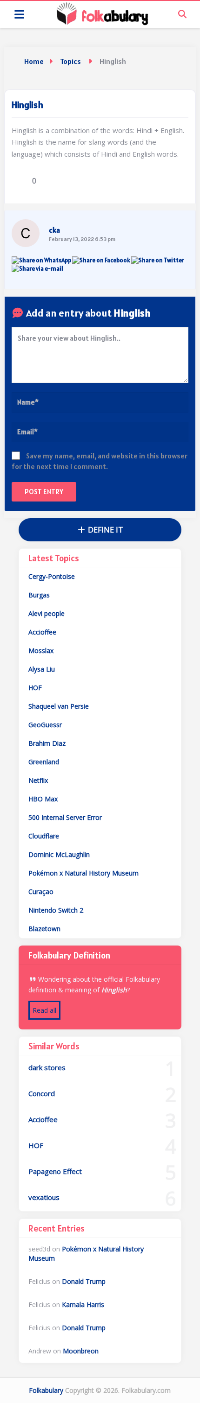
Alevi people (46, 613)
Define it (104, 530)
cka (54, 230)
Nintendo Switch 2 (55, 910)
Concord (41, 1093)
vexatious (44, 1197)
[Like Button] (19, 181)
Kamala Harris (83, 1304)
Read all (44, 1010)
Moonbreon (81, 1350)
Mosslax (40, 650)
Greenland (43, 761)
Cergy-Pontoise (51, 576)
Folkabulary (46, 1390)
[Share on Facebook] (101, 260)
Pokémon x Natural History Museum (83, 873)
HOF (35, 687)
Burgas (39, 594)
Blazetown (44, 928)
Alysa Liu (41, 669)
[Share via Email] (37, 269)
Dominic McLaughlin (59, 854)
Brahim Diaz (47, 743)
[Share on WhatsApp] (41, 260)
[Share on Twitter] (157, 260)
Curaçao (40, 891)
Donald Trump (84, 1281)
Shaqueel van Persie (58, 706)
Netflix (38, 780)
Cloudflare (43, 836)
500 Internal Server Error (65, 817)
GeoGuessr (45, 724)
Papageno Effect (55, 1171)
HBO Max (43, 798)
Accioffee (42, 632)
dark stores (47, 1067)
